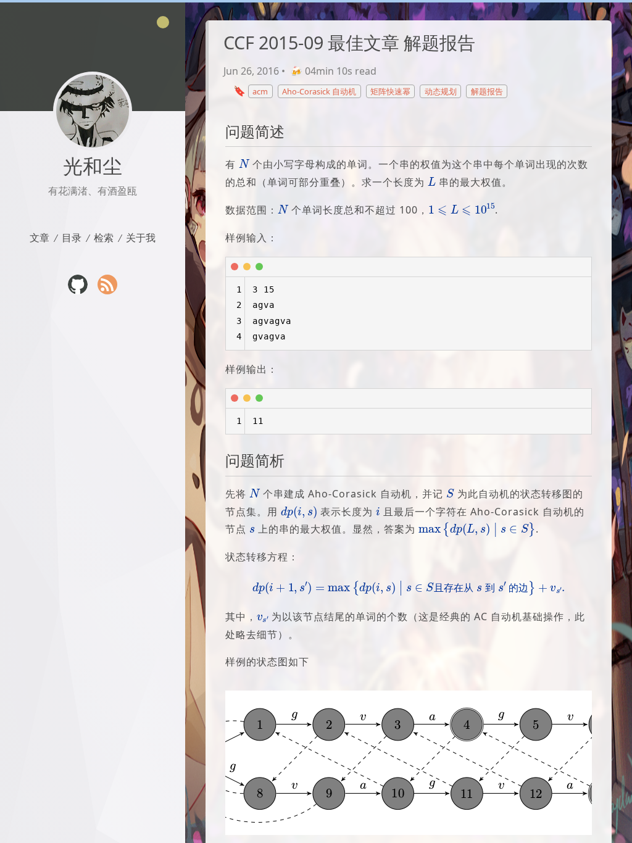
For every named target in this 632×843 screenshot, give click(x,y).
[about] (92, 111)
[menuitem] (39, 237)
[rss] (107, 284)
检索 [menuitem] (104, 237)
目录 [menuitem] (71, 237)
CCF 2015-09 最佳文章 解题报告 (349, 42)
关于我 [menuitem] (141, 237)
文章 (39, 237)
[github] (78, 284)
